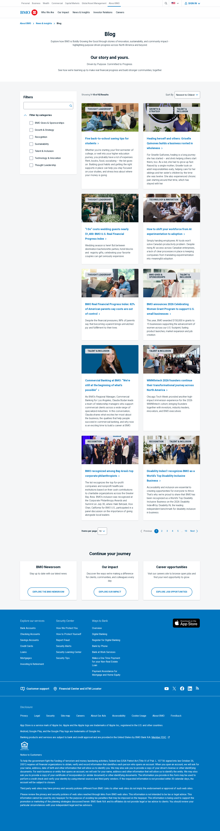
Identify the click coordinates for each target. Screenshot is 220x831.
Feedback (176, 715)
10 (186, 531)
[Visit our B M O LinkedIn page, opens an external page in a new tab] (190, 688)
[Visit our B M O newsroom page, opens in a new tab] (198, 688)
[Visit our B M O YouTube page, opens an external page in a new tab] (166, 688)
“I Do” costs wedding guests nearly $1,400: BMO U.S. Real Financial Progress (107, 234)
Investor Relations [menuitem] (102, 12)
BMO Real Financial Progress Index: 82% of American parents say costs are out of (110, 309)
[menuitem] (25, 3)
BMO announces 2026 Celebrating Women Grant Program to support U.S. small (170, 309)
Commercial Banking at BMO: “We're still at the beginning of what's (107, 385)
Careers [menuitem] (120, 12)
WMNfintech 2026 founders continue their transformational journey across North (170, 385)
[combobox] (175, 3)
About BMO (25, 23)
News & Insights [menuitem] (81, 12)
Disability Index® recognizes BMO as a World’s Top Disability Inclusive (171, 476)
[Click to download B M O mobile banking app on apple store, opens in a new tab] (186, 623)
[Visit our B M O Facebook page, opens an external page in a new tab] (182, 688)
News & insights (44, 23)
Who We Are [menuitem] (47, 12)
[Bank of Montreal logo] (29, 12)
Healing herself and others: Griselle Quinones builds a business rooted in (170, 143)
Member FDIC (158, 737)
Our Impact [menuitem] (63, 12)
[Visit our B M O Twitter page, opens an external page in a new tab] (174, 688)
